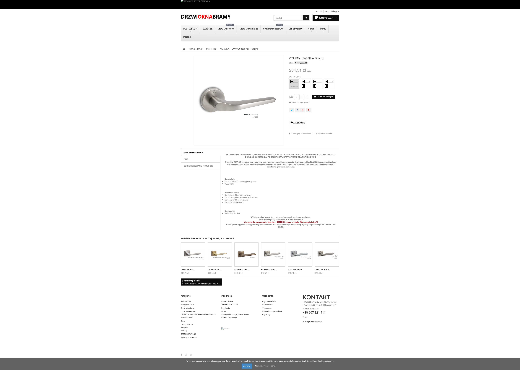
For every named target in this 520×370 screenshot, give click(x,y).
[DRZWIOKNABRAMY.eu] (206, 16)
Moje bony (266, 315)
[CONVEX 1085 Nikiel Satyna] (273, 254)
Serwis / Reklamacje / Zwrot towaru (235, 315)
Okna (183, 321)
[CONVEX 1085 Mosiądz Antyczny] (246, 254)
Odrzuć (274, 366)
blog (327, 11)
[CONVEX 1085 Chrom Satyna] (300, 254)
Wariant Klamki (295, 77)
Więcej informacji (193, 152)
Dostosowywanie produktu (198, 165)
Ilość (291, 97)
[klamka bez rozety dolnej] (291, 81)
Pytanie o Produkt (325, 133)
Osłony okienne (187, 324)
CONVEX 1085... (242, 269)
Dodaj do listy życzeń (300, 102)
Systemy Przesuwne (273, 27)
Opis (186, 159)
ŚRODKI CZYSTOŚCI (188, 334)
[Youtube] (191, 354)
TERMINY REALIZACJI (229, 305)
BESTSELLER (186, 302)
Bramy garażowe (187, 305)
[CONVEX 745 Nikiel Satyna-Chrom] (193, 254)
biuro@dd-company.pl (312, 322)
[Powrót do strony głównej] (184, 49)
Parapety (184, 328)
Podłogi (187, 37)
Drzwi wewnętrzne (249, 28)
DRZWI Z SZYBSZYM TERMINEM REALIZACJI (198, 315)
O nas (223, 311)
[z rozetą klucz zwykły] (303, 81)
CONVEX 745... (188, 269)
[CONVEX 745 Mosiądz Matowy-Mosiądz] (220, 254)
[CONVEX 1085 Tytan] (327, 254)
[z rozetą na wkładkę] (326, 81)
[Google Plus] (186, 354)
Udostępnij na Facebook (301, 133)
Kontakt (319, 11)
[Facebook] (181, 354)
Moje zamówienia (269, 302)
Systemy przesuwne (188, 337)
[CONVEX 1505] (239, 101)
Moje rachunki (267, 305)
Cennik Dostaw (227, 302)
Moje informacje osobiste (272, 311)
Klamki (311, 28)
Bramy (323, 28)
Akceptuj (246, 366)
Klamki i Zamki (186, 318)
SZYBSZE (207, 28)
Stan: (291, 62)
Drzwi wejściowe (226, 27)
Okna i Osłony (295, 28)
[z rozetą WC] (314, 81)
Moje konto (267, 296)
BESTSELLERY (190, 28)
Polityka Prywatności (229, 318)
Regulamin (225, 308)
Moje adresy (267, 308)
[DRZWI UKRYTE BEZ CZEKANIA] (260, 4)
